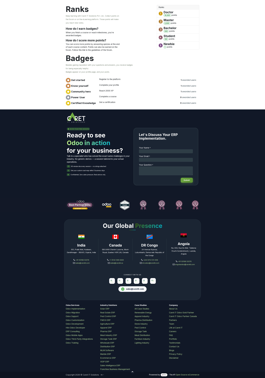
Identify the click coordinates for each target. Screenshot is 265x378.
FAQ (171, 335)
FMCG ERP (105, 320)
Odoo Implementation (75, 309)
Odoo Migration (73, 312)
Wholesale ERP (107, 343)
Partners (173, 320)
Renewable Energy (143, 312)
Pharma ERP (106, 331)
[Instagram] (136, 281)
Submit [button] (187, 180)
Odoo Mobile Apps (74, 335)
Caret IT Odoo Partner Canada (183, 316)
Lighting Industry (142, 343)
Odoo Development (74, 324)
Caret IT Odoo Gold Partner (181, 312)
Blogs (171, 350)
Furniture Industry (142, 339)
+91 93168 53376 (82, 260)
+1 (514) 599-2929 (116, 260)
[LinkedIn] (120, 281)
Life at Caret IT (175, 328)
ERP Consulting (73, 331)
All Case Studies (142, 309)
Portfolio (173, 339)
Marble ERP (105, 354)
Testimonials (174, 343)
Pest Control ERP (108, 316)
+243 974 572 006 (150, 260)
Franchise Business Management (115, 369)
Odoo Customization (75, 320)
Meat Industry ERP (108, 335)
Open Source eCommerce (187, 375)
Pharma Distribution (143, 320)
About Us (173, 309)
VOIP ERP (104, 362)
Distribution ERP (107, 346)
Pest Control (140, 328)
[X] (153, 281)
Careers (172, 331)
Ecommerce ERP (108, 358)
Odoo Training (72, 343)
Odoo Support (72, 316)
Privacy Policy (175, 354)
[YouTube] (128, 281)
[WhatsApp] (112, 281)
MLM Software (107, 350)
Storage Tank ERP (108, 339)
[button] (132, 371)
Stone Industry (141, 324)
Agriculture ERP (107, 324)
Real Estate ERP (107, 312)
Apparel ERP (106, 328)
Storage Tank (141, 331)
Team (171, 324)
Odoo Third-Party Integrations (79, 339)
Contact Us (174, 346)
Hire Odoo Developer (75, 328)
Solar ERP (104, 309)
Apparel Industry (142, 316)
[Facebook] (145, 281)
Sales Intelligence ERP (110, 365)
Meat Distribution (142, 335)
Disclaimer (174, 358)
